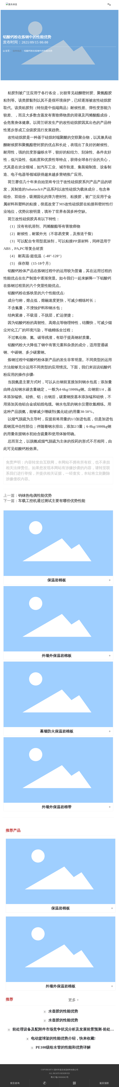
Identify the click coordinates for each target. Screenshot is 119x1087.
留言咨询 (15, 1083)
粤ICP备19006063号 (59, 1077)
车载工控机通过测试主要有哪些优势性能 (51, 501)
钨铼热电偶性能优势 (35, 495)
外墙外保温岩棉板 (57, 656)
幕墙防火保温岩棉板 (56, 731)
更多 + (73, 1000)
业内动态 (17, 51)
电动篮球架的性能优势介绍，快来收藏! (63, 1038)
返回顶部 (104, 1083)
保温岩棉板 (56, 580)
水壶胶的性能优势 (63, 1011)
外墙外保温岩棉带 (57, 807)
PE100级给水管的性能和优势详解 (63, 1047)
